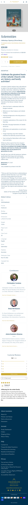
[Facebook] (8, 490)
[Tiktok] (15, 490)
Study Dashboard (6, 429)
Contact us (18, 66)
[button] (4, 57)
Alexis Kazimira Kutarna (14, 334)
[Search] (4, 2)
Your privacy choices (7, 462)
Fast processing (4, 66)
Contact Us (4, 444)
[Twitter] (17, 490)
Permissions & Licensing (8, 449)
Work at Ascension (6, 419)
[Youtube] (13, 490)
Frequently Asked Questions (9, 447)
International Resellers (7, 454)
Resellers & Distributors (8, 452)
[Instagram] (10, 490)
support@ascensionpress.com (14, 487)
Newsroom (4, 421)
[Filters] (2, 378)
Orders (3, 432)
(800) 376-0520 (14, 485)
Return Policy (5, 436)
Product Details (6, 197)
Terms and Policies (14, 502)
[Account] (23, 2)
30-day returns (11, 66)
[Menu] (1, 1)
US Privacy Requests (7, 464)
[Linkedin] (20, 490)
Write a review (14, 374)
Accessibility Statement (8, 475)
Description (4, 70)
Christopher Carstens (6, 42)
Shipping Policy (5, 434)
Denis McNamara (15, 42)
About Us (4, 414)
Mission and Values (6, 416)
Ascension (15, 494)
